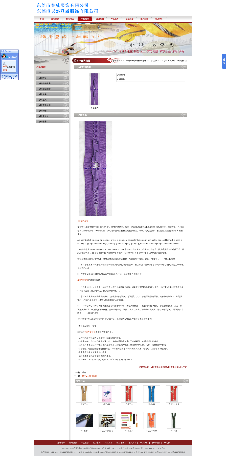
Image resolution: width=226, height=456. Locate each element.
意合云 (115, 448)
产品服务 (109, 442)
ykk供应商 (43, 116)
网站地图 (156, 442)
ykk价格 (42, 94)
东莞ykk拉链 (82, 280)
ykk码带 (42, 110)
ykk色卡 (42, 121)
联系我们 (144, 442)
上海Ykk (84, 404)
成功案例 (97, 442)
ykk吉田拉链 (44, 105)
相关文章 (132, 442)
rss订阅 (167, 442)
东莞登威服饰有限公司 (136, 60)
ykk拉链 (42, 78)
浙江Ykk (106, 404)
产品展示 (155, 60)
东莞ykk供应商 (106, 431)
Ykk (41, 72)
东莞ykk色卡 (174, 404)
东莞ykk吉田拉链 (171, 367)
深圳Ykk (151, 404)
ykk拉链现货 (44, 89)
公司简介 (61, 442)
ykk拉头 (42, 100)
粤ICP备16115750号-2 (155, 448)
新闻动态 (73, 442)
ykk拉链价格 (44, 83)
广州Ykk (129, 404)
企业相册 (120, 442)
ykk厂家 (183, 367)
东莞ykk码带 (151, 431)
